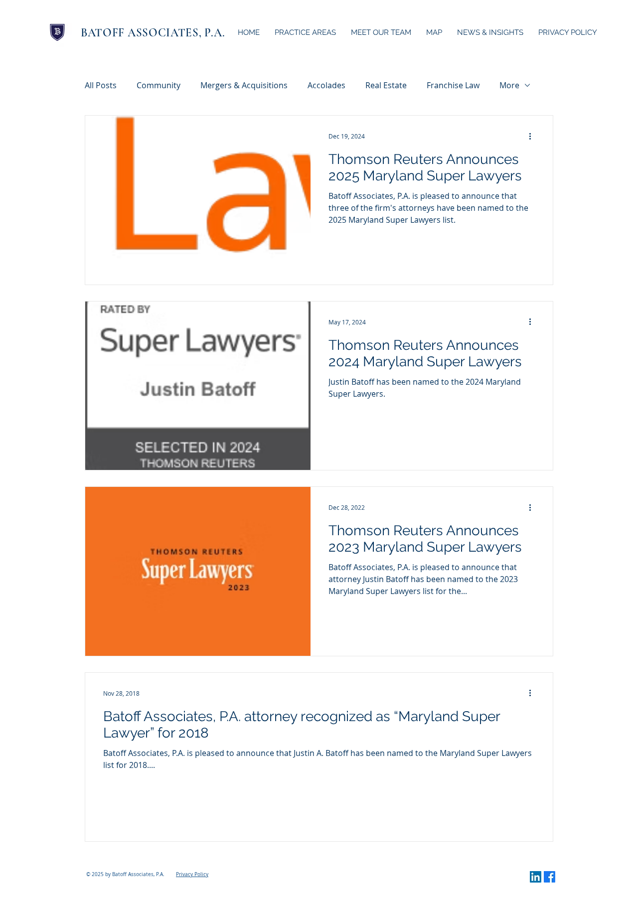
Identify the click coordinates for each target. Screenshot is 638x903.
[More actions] (533, 136)
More (509, 85)
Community (158, 85)
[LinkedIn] (535, 877)
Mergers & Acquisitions (244, 85)
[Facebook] (549, 877)
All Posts (101, 85)
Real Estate (386, 85)
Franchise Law (453, 85)
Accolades (326, 85)
